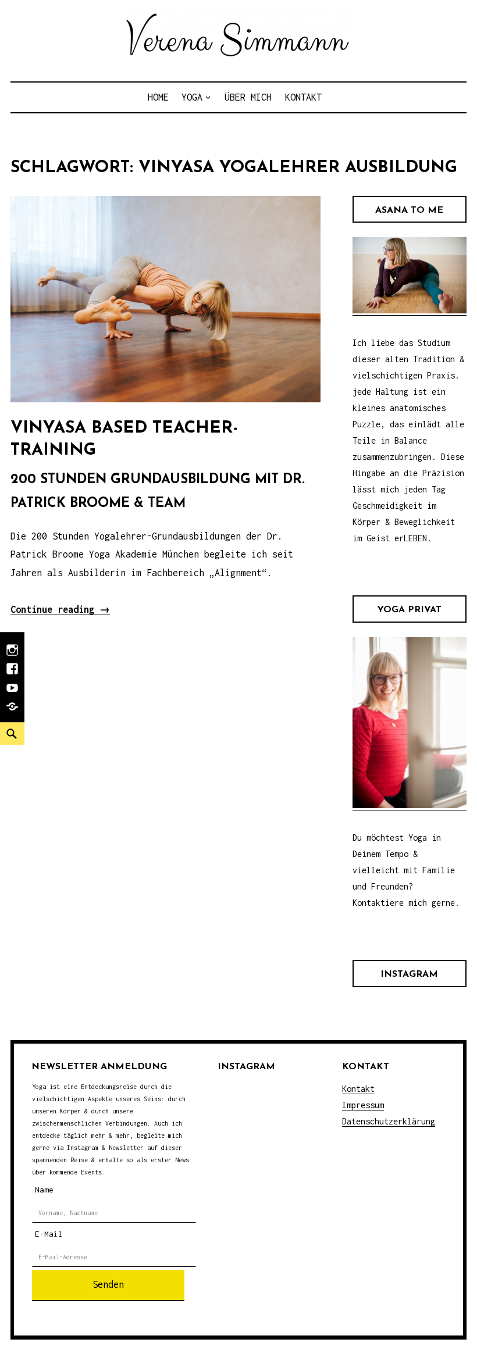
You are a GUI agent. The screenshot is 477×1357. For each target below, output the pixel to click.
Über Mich (248, 97)
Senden (108, 1284)
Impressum (363, 1105)
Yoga (191, 97)
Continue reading (60, 609)
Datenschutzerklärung (388, 1121)
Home (158, 97)
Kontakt (303, 97)
